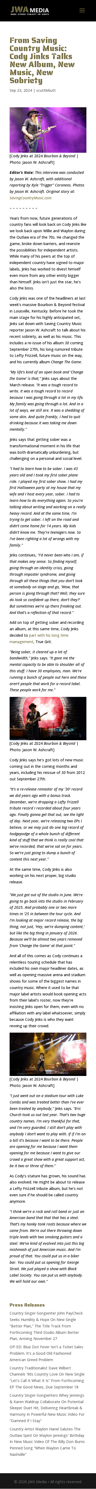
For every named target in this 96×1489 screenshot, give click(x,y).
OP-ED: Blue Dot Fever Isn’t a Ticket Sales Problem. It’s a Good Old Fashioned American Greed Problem (46, 1353)
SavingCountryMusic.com (30, 197)
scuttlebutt (46, 90)
